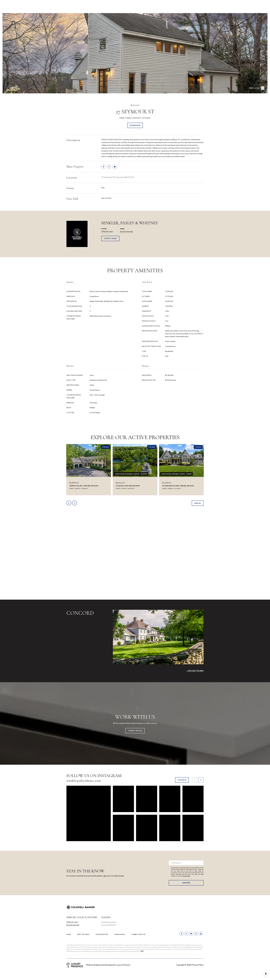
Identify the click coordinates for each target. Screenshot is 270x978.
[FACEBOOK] (181, 934)
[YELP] (196, 934)
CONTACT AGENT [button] (110, 238)
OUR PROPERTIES (101, 934)
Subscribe (186, 883)
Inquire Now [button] (135, 125)
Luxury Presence (123, 965)
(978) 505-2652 (107, 232)
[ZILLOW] (201, 934)
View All (197, 503)
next (16, 88)
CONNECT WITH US (138, 934)
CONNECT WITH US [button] (135, 731)
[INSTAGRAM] (186, 934)
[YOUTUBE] (191, 934)
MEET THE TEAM (83, 934)
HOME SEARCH (119, 934)
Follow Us (182, 780)
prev (10, 88)
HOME (68, 934)
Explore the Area (196, 671)
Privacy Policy (186, 876)
